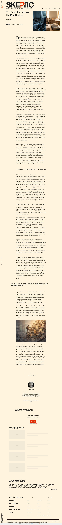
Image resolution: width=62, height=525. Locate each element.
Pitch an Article (14, 509)
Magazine (23, 8)
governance (39, 500)
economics (29, 506)
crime (48, 509)
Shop (49, 8)
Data (16, 8)
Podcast (12, 8)
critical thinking (30, 497)
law (38, 503)
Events (18, 8)
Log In (59, 8)
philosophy (39, 512)
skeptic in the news (41, 515)
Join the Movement (16, 497)
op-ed (48, 512)
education (39, 506)
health (28, 500)
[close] (61, 524)
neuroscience (29, 512)
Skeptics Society (29, 8)
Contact (12, 506)
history (48, 500)
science (48, 503)
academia (39, 509)
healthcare (29, 515)
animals (48, 506)
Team (11, 512)
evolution (49, 515)
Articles (8, 8)
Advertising (13, 503)
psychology (49, 497)
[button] (57, 3)
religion (28, 503)
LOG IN (36, 423)
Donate (46, 8)
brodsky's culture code (31, 509)
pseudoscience (40, 497)
